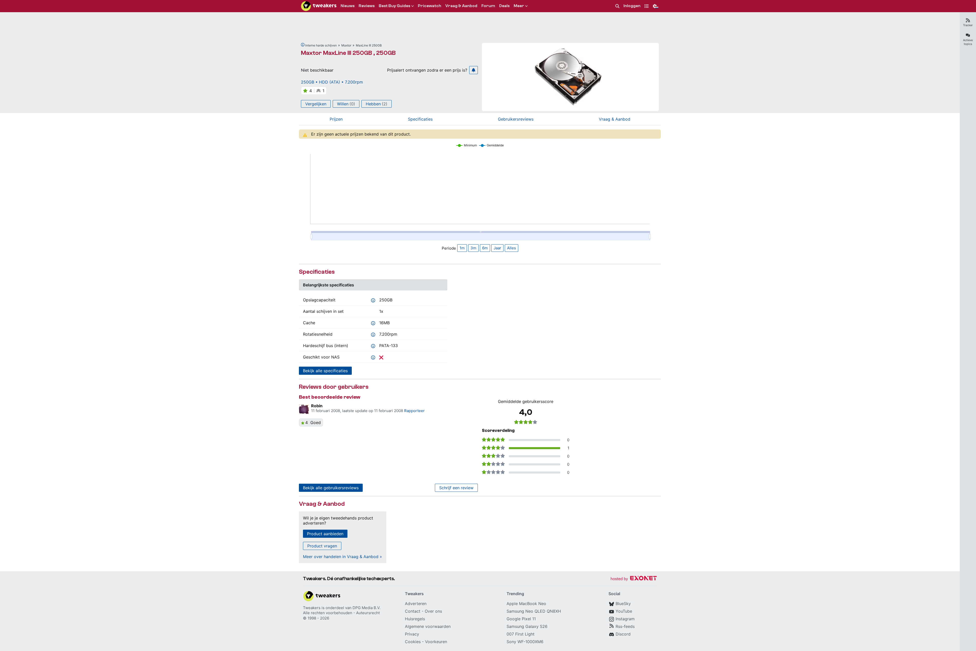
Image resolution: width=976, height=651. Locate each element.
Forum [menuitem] (488, 6)
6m (485, 248)
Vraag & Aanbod (614, 119)
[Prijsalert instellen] (473, 70)
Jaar (497, 248)
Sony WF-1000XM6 (525, 641)
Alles (511, 248)
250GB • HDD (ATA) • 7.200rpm (332, 82)
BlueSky (623, 603)
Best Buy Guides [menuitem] (394, 6)
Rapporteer (414, 410)
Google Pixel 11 (521, 618)
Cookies (413, 641)
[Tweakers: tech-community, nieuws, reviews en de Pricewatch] (319, 6)
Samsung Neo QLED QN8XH (534, 611)
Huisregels (415, 618)
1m (462, 248)
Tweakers (312, 607)
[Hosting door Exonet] (634, 579)
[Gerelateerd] (302, 44)
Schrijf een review (456, 487)
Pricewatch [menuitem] (429, 6)
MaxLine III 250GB (369, 45)
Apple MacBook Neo (526, 603)
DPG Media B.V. (366, 607)
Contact (412, 611)
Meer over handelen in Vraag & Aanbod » (342, 556)
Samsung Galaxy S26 (527, 626)
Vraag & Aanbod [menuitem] (461, 6)
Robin (317, 405)
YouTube (624, 611)
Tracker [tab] (968, 25)
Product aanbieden (325, 533)
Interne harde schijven (321, 45)
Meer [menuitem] (519, 6)
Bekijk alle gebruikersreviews (331, 487)
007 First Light (521, 634)
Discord (623, 634)
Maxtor (346, 45)
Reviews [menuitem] (367, 6)
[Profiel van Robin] (304, 409)
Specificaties (420, 119)
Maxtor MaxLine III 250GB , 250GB (348, 53)
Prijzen (336, 119)
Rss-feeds (625, 626)
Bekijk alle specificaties (325, 370)
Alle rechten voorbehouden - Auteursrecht (341, 612)
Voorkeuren (436, 641)
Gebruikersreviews (515, 119)
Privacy (412, 634)
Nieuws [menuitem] (348, 6)
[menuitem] (617, 6)
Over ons (433, 611)
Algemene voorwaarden (428, 626)
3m (473, 248)
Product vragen (322, 545)
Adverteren (415, 603)
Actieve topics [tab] (968, 42)
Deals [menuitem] (504, 6)
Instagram (625, 618)
